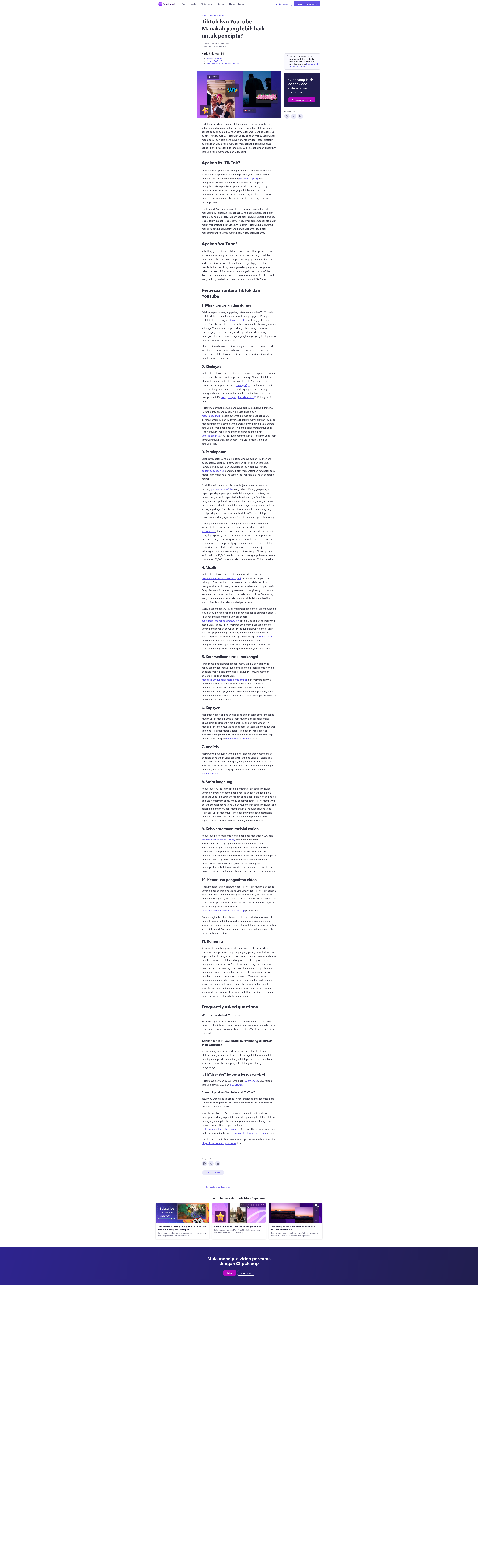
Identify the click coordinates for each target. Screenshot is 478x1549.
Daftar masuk (282, 3)
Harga (232, 3)
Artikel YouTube (217, 15)
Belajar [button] (221, 3)
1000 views (251, 1080)
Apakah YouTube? (214, 61)
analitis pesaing (210, 773)
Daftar (229, 1273)
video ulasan (208, 531)
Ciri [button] (184, 3)
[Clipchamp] (167, 4)
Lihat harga (246, 1273)
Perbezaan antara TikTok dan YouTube (223, 63)
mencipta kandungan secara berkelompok (224, 679)
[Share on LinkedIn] (300, 116)
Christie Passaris (219, 46)
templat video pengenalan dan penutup (223, 910)
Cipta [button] (193, 3)
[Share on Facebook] (287, 116)
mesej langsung (212, 415)
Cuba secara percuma (307, 3)
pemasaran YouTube (222, 489)
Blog (204, 15)
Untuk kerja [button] (206, 3)
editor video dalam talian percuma (220, 1128)
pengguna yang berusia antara (238, 397)
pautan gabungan (213, 470)
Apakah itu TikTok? (215, 58)
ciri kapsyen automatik (238, 738)
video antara (236, 320)
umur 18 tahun (211, 435)
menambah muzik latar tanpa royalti (221, 578)
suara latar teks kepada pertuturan (220, 620)
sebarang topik (249, 178)
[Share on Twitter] (293, 116)
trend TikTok (265, 636)
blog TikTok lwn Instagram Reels (219, 1143)
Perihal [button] (241, 3)
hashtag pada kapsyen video (219, 839)
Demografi (243, 385)
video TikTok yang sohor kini (250, 1132)
